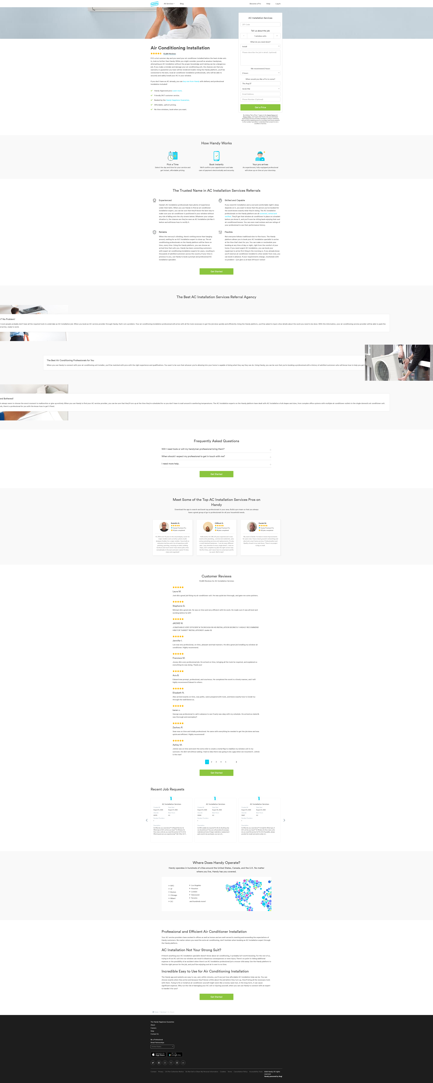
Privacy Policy (247, 117)
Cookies (223, 1071)
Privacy (160, 1071)
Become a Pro (255, 3)
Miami (172, 898)
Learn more (177, 91)
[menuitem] (169, 3)
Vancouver (195, 895)
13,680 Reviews (169, 54)
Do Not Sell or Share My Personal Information (201, 1071)
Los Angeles (196, 885)
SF (171, 889)
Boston (173, 892)
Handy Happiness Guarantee (177, 100)
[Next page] (236, 762)
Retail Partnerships (157, 1042)
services (163, 1012)
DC (171, 901)
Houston (194, 888)
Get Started (216, 271)
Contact (153, 1071)
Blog (182, 3)
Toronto (194, 898)
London (194, 891)
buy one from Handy (191, 81)
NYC (172, 886)
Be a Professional (157, 1040)
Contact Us (155, 1034)
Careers (153, 1028)
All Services (169, 3)
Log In (278, 3)
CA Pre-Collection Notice (174, 1071)
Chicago (173, 895)
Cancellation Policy (241, 1071)
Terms (230, 1071)
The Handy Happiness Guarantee (162, 1022)
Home (156, 1012)
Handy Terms (271, 115)
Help (268, 3)
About (153, 1025)
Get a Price (260, 107)
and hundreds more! (198, 901)
